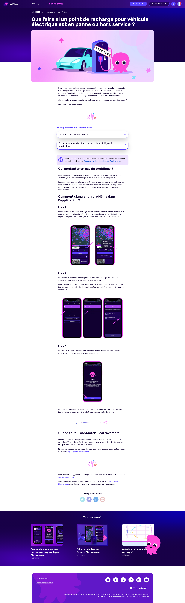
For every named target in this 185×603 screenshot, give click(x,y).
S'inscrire (138, 4)
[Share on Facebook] (89, 499)
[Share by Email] (102, 499)
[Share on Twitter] (82, 499)
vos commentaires (66, 477)
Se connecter (159, 4)
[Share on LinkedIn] (95, 499)
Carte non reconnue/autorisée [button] (73, 134)
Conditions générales (44, 583)
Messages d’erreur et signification (74, 127)
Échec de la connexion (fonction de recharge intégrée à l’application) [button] (85, 145)
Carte (35, 4)
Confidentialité (42, 579)
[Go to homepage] (10, 3)
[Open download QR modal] (173, 4)
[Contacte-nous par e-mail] (107, 579)
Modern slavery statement (140, 596)
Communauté (56, 4)
